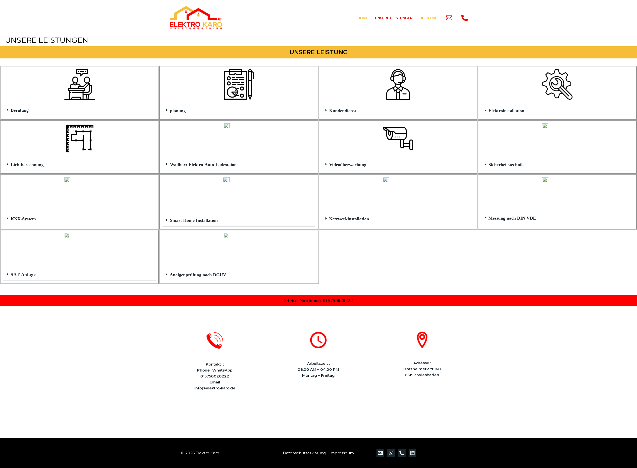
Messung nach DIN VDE (512, 218)
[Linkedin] (412, 453)
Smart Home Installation (194, 220)
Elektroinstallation (506, 110)
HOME (363, 18)
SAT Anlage (23, 274)
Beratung (20, 110)
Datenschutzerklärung (304, 453)
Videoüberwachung (347, 164)
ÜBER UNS (428, 18)
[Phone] (464, 18)
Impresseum (341, 453)
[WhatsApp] (391, 453)
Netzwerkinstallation (349, 218)
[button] (79, 110)
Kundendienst (342, 110)
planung (178, 110)
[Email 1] (449, 18)
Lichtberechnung (27, 164)
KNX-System (23, 218)
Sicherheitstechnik (506, 164)
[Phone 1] (402, 453)
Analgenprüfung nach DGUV (198, 274)
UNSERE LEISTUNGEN (394, 18)
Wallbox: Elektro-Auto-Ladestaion (203, 164)
